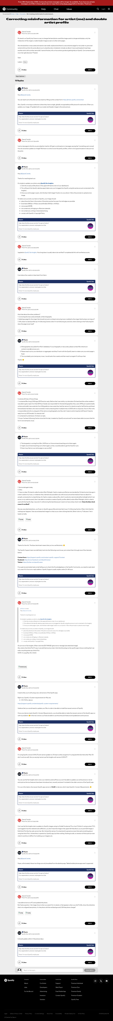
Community (12, 9)
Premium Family (76, 991)
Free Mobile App (61, 991)
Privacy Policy (28, 1013)
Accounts (22, 14)
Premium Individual (77, 983)
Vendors (42, 999)
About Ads (50, 1013)
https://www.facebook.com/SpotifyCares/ (37, 560)
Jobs (25, 987)
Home (12, 14)
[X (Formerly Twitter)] (101, 981)
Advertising (43, 991)
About (26, 983)
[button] (95, 32)
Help (43, 9)
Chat (56, 9)
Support (58, 983)
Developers (43, 987)
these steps (68, 4)
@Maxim (22, 608)
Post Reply (89, 970)
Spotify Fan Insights (47, 183)
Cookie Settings (39, 1013)
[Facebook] (107, 981)
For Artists (43, 983)
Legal (5, 1013)
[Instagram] (95, 981)
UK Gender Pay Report (10, 1017)
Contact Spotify (60, 995)
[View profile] (19, 32)
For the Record (28, 991)
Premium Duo (75, 987)
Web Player (59, 987)
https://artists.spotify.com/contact (73, 100)
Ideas (69, 9)
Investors (43, 995)
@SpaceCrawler (25, 95)
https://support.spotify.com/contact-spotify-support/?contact (46, 557)
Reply (90, 70)
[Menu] (108, 9)
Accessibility (58, 1013)
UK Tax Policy (81, 1013)
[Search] (97, 9)
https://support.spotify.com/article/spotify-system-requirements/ (38, 703)
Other (25, 62)
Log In (103, 9)
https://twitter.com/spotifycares (33, 562)
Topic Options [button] (20, 76)
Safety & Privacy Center (16, 1013)
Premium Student (76, 995)
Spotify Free (75, 999)
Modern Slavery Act (70, 1013)
